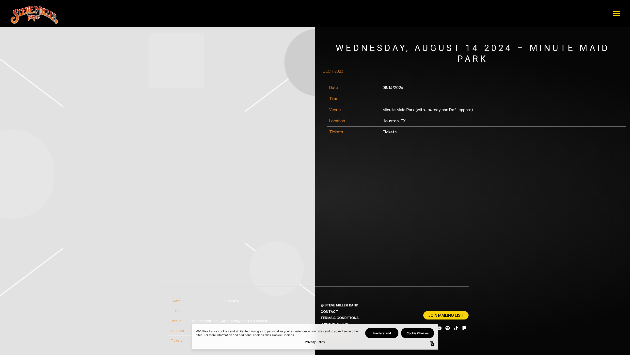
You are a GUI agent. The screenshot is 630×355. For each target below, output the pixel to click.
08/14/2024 (392, 87)
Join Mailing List (445, 315)
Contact (329, 311)
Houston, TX (394, 121)
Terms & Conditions (339, 317)
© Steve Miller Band (339, 305)
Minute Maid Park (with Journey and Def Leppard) (427, 109)
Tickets (389, 132)
